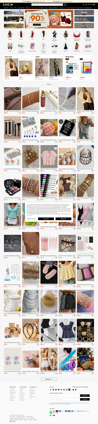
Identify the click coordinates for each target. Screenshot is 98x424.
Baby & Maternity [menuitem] (88, 7)
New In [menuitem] (11, 7)
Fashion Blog (12, 400)
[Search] (64, 4)
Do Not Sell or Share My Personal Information (18, 418)
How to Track (22, 395)
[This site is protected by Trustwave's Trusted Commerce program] (51, 415)
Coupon (31, 395)
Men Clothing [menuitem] (40, 7)
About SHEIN (12, 388)
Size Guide (22, 396)
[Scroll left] (92, 7)
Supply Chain (12, 393)
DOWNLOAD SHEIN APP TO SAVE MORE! (80, 387)
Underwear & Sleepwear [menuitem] (53, 7)
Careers (11, 395)
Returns (21, 390)
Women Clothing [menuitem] (20, 7)
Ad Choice (35, 419)
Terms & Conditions (31, 418)
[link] (24, 1)
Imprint (30, 419)
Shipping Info (22, 388)
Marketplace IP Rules (13, 419)
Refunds (21, 392)
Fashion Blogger (13, 392)
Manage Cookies (29, 416)
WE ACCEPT (52, 408)
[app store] (73, 390)
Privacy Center (12, 416)
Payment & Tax (32, 390)
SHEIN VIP (22, 398)
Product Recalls (32, 393)
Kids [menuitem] (32, 7)
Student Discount (13, 396)
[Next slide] (72, 19)
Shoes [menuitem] (46, 7)
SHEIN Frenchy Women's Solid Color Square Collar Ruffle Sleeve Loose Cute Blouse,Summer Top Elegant (67, 284)
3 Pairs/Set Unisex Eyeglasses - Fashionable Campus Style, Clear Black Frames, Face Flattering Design (67, 255)
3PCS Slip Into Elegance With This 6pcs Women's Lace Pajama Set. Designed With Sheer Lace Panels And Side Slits (85, 226)
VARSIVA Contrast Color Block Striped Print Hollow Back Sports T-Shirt (85, 111)
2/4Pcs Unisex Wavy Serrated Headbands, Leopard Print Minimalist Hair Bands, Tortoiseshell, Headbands (85, 168)
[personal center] (83, 4)
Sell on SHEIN (22, 400)
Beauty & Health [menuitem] (80, 7)
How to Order (22, 393)
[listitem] (12, 100)
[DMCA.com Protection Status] (54, 415)
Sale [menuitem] (15, 7)
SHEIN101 (12, 398)
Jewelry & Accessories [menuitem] (71, 7)
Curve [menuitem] (35, 7)
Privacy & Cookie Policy (75, 402)
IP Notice (20, 419)
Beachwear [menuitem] (27, 7)
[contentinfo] (70, 412)
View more (48, 379)
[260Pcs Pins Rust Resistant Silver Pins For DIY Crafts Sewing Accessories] (30, 127)
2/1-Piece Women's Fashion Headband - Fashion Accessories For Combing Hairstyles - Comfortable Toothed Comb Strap (30, 342)
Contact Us (32, 388)
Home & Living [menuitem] (62, 7)
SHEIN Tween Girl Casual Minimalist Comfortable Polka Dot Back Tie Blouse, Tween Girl (67, 342)
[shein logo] (8, 4)
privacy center (67, 403)
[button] (91, 4)
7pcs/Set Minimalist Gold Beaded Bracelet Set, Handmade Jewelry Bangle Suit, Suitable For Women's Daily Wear (49, 313)
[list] (60, 390)
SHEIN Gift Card (33, 396)
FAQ (30, 398)
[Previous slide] (26, 19)
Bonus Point (32, 392)
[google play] (76, 390)
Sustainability (12, 390)
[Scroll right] (94, 7)
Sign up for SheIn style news (56, 393)
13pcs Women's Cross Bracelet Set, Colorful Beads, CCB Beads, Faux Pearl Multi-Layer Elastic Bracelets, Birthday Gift (85, 313)
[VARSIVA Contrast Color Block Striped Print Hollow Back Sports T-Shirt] (85, 98)
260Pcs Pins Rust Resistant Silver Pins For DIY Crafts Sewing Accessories (30, 140)
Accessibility (25, 419)
